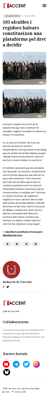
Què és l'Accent (11, 311)
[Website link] (4, 287)
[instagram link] (36, 364)
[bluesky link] (7, 372)
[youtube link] (6, 364)
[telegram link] (16, 364)
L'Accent (12, 388)
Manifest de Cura (12, 235)
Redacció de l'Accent (17, 282)
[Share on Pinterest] (26, 244)
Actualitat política (12, 16)
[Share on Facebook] (17, 244)
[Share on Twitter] (7, 244)
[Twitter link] (8, 287)
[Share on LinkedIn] (36, 244)
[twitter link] (26, 364)
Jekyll (36, 388)
